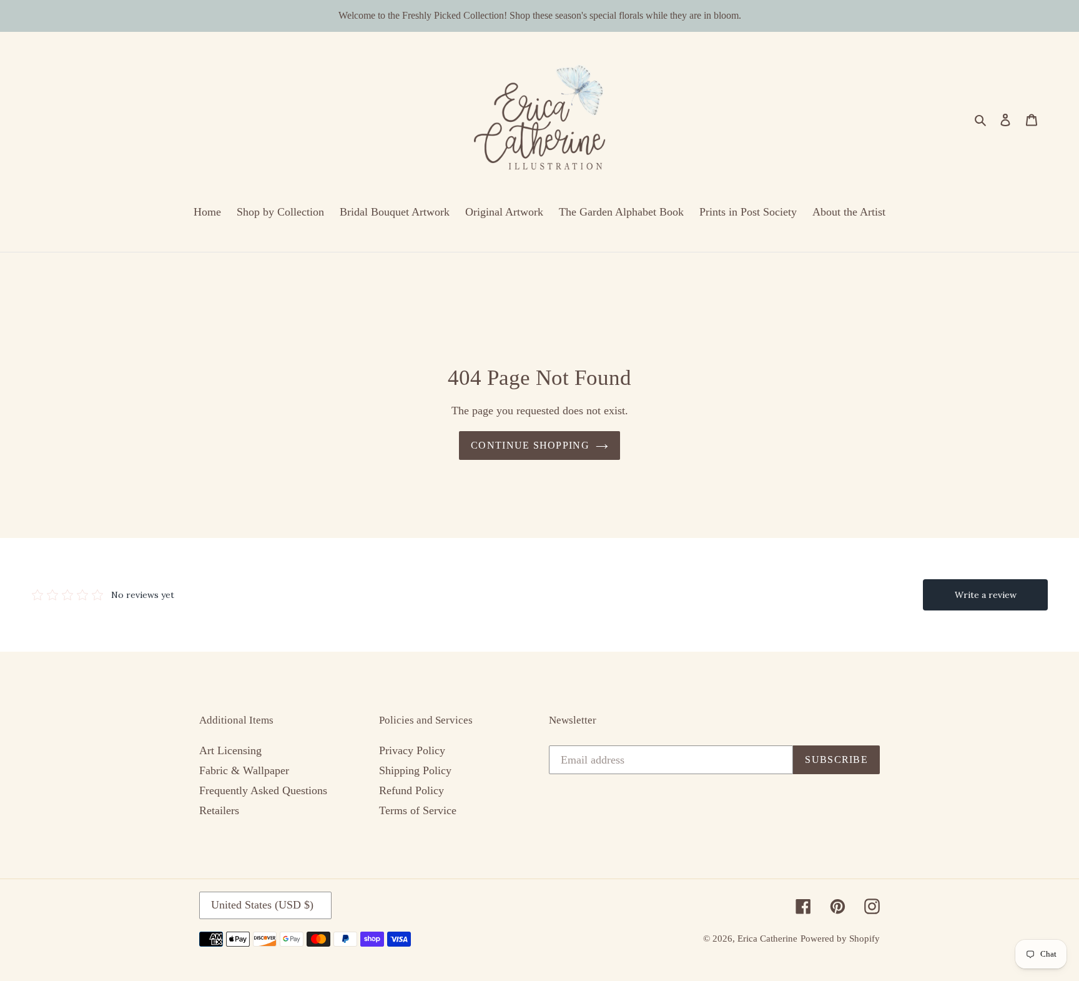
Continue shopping (530, 445)
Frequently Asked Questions (263, 790)
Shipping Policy (415, 770)
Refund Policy (411, 790)
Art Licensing (230, 750)
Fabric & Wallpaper (244, 770)
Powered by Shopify (840, 939)
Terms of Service (417, 810)
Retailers (219, 810)
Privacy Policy (412, 750)
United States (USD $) (262, 905)
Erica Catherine (767, 939)
